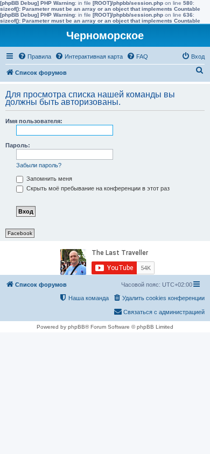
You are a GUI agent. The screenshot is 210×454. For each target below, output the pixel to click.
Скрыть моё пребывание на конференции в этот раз (97, 188)
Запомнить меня (48, 178)
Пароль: (17, 145)
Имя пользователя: (33, 121)
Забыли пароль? (38, 165)
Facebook (20, 233)
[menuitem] (34, 56)
